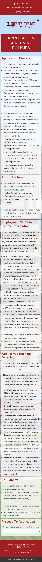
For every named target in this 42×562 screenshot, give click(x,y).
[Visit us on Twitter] (23, 4)
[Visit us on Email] (27, 4)
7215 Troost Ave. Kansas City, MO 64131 (21, 559)
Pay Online (30, 7)
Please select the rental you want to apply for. (21, 527)
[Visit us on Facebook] (14, 4)
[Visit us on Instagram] (18, 4)
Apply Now (15, 7)
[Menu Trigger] (38, 19)
